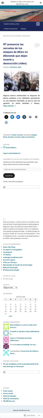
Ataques (34, 135)
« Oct (10, 316)
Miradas (23, 29)
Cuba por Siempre (10, 262)
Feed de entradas (9, 396)
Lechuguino (7, 252)
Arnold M (13, 331)
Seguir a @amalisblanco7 (12, 153)
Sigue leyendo (9, 106)
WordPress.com (9, 401)
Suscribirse (9, 176)
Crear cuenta (8, 391)
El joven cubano (9, 260)
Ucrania (17, 137)
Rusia (14, 135)
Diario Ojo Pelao (9, 247)
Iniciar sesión (8, 393)
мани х (12, 338)
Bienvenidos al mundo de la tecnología (17, 265)
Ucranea (20, 135)
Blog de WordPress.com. (21, 410)
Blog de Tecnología (10, 267)
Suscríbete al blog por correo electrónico (21, 159)
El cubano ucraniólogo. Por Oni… (25, 344)
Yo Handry (7, 254)
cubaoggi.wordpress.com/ (13, 257)
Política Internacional (10, 29)
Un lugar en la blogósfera (12, 249)
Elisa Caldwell (15, 325)
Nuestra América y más (11, 24)
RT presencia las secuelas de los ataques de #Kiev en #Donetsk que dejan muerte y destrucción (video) (15, 53)
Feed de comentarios (11, 398)
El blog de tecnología (11, 270)
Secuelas (11, 137)
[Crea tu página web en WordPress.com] (21, 2)
